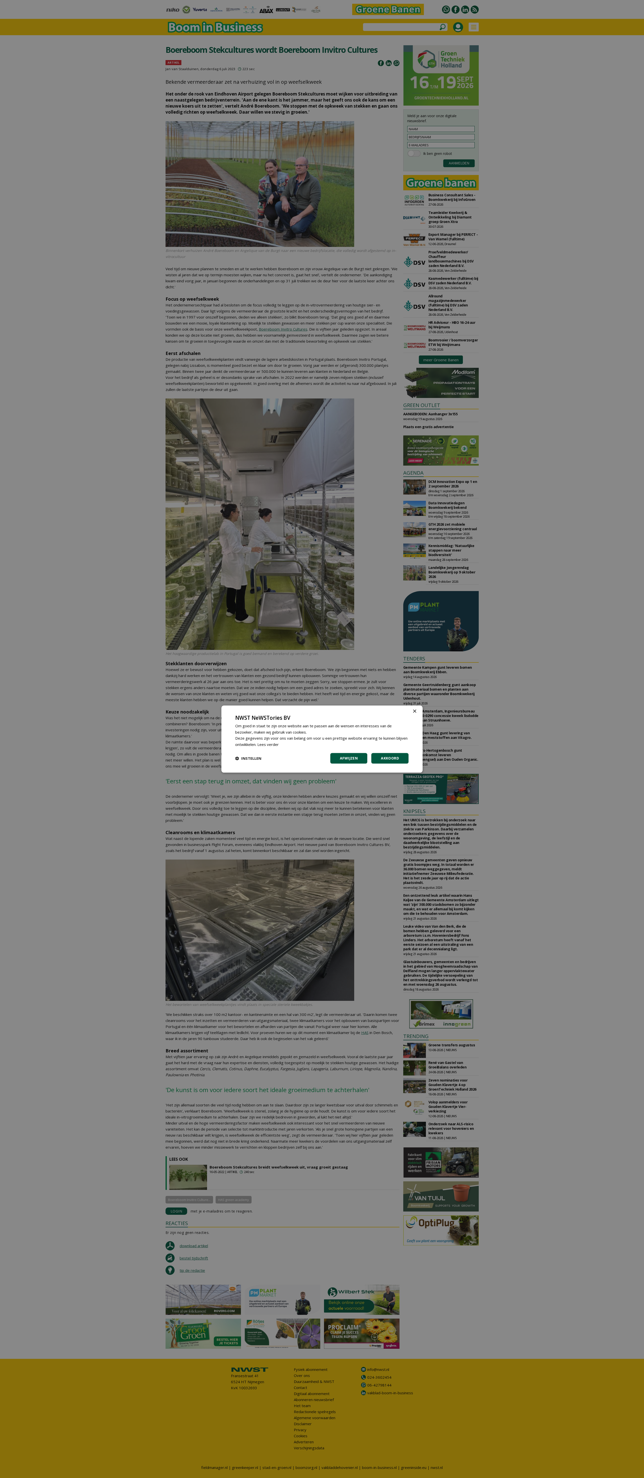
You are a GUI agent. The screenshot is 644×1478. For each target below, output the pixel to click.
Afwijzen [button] (349, 758)
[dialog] (322, 739)
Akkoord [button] (390, 758)
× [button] (414, 711)
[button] (248, 758)
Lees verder (268, 744)
